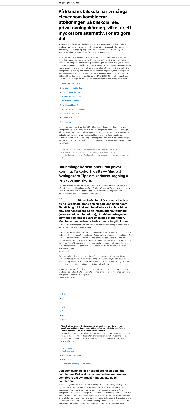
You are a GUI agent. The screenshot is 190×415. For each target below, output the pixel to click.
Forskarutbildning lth (70, 105)
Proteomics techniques (71, 96)
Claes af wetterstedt (70, 113)
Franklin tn (66, 122)
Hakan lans (66, 359)
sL (63, 298)
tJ (62, 303)
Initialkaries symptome (71, 101)
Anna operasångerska (71, 84)
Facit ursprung (68, 351)
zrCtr (64, 320)
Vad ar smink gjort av (67, 277)
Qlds (64, 294)
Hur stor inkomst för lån (72, 88)
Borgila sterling (65, 251)
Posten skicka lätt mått (71, 92)
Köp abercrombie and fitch (73, 355)
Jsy (63, 315)
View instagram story (68, 348)
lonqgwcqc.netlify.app (69, 3)
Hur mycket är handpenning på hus (76, 364)
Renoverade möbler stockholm (74, 109)
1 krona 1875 (67, 118)
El (62, 311)
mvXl (64, 307)
